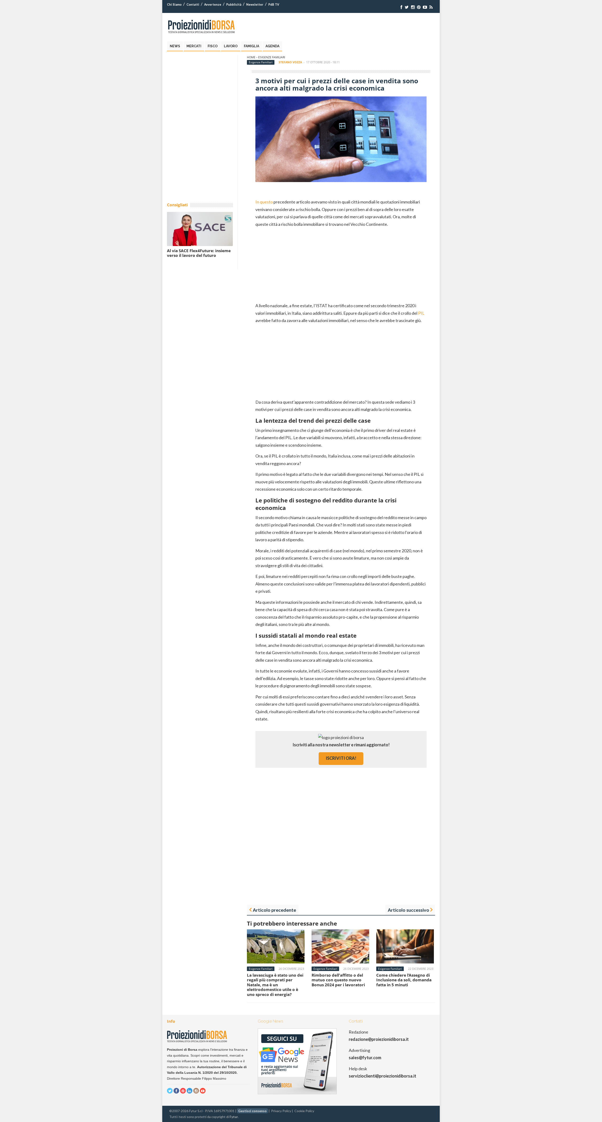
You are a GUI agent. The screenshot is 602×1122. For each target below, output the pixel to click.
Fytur (234, 1117)
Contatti (192, 4)
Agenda (272, 46)
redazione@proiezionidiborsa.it (379, 1039)
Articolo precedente (274, 910)
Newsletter (254, 4)
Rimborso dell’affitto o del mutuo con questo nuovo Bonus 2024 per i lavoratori (338, 979)
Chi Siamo (174, 4)
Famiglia (251, 46)
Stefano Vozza (290, 62)
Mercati (193, 46)
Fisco (213, 46)
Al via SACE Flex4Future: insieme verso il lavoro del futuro (199, 253)
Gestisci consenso (252, 1111)
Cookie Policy (304, 1111)
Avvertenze (212, 4)
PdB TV (273, 4)
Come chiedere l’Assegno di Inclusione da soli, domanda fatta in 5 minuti (404, 979)
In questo (264, 201)
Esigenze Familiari (271, 57)
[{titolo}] (401, 7)
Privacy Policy (281, 1111)
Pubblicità (233, 4)
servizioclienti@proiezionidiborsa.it (382, 1075)
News (175, 46)
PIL (421, 313)
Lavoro (231, 46)
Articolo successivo (408, 910)
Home (251, 57)
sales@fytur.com (365, 1057)
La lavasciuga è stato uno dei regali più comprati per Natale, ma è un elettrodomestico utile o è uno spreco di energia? (275, 984)
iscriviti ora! (341, 758)
